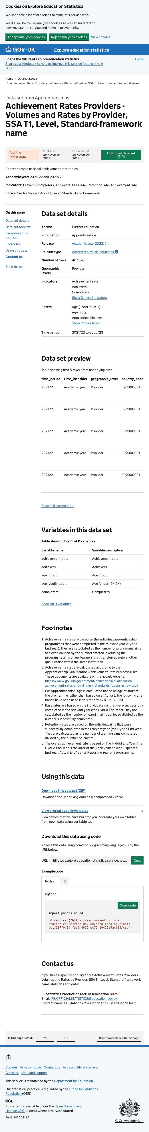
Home (9, 78)
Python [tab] (50, 881)
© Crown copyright (129, 1121)
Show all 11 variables (56, 604)
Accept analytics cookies (26, 37)
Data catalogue (27, 78)
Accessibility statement (80, 1067)
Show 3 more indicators (89, 298)
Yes (48, 1038)
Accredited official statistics (95, 252)
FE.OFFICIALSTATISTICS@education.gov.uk (84, 998)
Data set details (17, 220)
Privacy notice (30, 1067)
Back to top (14, 267)
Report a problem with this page (119, 1038)
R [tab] (65, 881)
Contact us (14, 257)
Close (139, 59)
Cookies (11, 1067)
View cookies (100, 37)
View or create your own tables (64, 811)
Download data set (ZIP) (121, 155)
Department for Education (73, 1081)
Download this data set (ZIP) (63, 791)
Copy (137, 861)
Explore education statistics (81, 50)
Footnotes (13, 244)
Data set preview (18, 227)
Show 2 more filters (86, 323)
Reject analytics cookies (69, 37)
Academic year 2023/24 (90, 243)
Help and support (34, 1073)
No (69, 1038)
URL (44, 860)
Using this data (16, 250)
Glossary (12, 1073)
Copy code (128, 905)
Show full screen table (57, 506)
